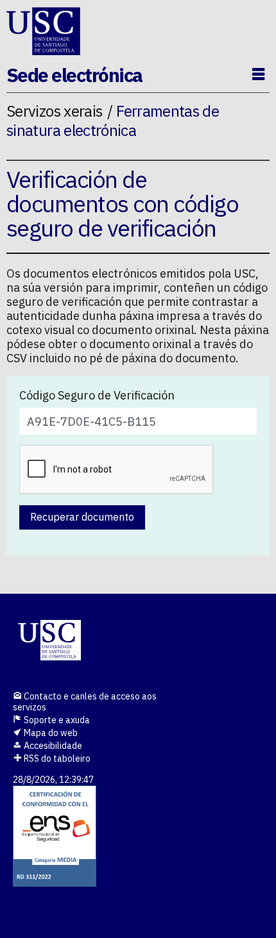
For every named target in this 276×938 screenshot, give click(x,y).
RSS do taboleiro (56, 758)
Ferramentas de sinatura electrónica (112, 120)
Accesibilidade (52, 745)
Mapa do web (50, 733)
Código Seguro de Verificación (97, 396)
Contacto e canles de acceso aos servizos (85, 702)
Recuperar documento (82, 516)
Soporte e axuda (56, 720)
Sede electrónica (74, 74)
